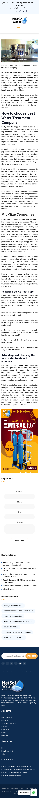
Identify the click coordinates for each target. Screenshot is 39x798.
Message (19, 522)
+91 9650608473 (28, 3)
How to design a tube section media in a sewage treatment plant (18, 564)
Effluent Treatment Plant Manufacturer (18, 621)
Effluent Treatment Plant (13, 616)
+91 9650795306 (18, 5)
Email (19, 512)
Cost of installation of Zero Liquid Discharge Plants (19, 569)
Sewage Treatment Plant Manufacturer (18, 611)
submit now (19, 540)
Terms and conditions (8, 723)
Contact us (5, 730)
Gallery (3, 754)
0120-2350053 (16, 3)
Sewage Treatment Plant (13, 605)
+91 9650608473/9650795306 (17, 773)
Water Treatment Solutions (14, 638)
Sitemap (4, 726)
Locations (4, 736)
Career (3, 733)
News (3, 748)
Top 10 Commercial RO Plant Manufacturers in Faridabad (20, 581)
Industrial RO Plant (11, 627)
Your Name (19, 492)
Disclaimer (5, 720)
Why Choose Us (6, 717)
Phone (19, 502)
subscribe (31, 656)
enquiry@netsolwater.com (20, 8)
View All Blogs (8, 589)
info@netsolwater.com (13, 776)
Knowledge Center (7, 751)
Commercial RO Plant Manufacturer (17, 632)
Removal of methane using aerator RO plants (20, 586)
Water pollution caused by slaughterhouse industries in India (19, 575)
